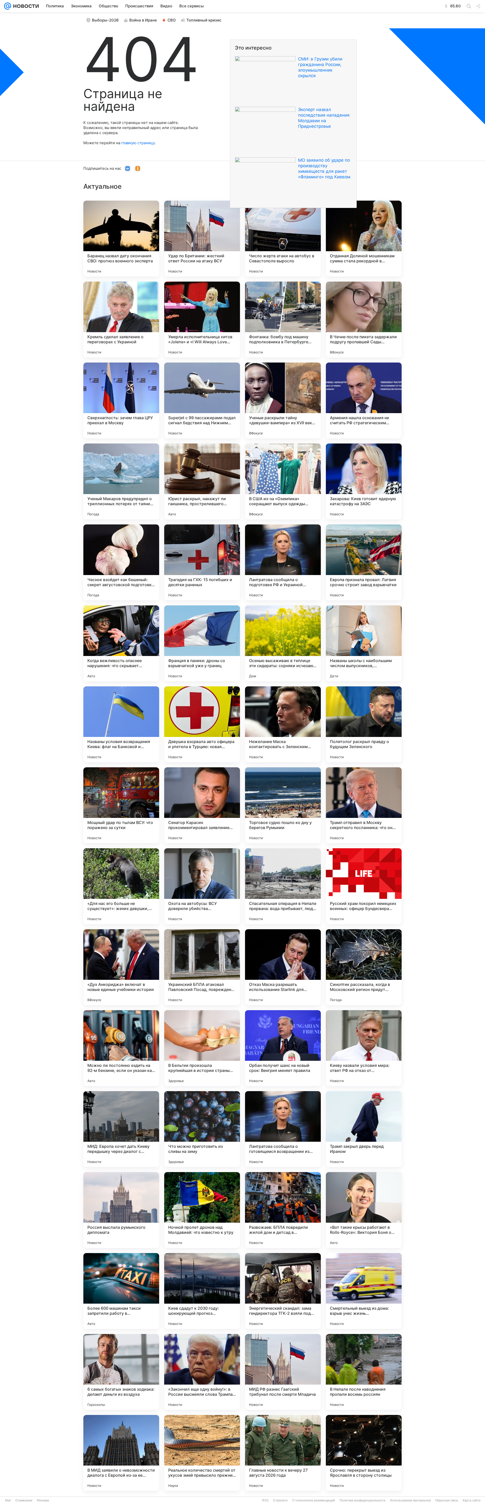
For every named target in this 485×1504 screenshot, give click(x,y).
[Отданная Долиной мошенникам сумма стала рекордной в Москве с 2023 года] (364, 239)
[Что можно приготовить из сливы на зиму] (202, 1129)
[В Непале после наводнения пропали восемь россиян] (364, 1372)
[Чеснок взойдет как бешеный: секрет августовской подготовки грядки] (121, 562)
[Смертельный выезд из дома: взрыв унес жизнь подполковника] (364, 1291)
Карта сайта (471, 1500)
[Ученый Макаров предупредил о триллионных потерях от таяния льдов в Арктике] (121, 481)
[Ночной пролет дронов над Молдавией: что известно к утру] (202, 1210)
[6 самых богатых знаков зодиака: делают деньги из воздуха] (121, 1372)
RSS (265, 1500)
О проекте (280, 1500)
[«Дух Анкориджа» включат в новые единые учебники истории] (121, 967)
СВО (171, 20)
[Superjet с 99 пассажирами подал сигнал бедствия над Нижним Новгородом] (202, 400)
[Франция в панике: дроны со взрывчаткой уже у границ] (202, 643)
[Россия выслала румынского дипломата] (121, 1210)
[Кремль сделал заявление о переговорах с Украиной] (121, 319)
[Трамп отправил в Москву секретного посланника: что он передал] (364, 805)
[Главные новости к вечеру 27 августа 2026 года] (283, 1453)
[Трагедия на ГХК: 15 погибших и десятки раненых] (202, 562)
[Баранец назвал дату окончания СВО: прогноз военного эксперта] (121, 239)
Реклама (43, 1500)
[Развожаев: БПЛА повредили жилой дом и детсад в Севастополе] (283, 1210)
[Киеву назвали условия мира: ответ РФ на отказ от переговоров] (364, 1048)
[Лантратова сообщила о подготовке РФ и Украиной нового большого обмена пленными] (283, 562)
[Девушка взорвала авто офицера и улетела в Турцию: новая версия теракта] (202, 724)
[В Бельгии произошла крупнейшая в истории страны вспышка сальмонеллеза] (202, 1048)
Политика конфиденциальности (362, 1500)
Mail (8, 1500)
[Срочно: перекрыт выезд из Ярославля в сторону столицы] (364, 1453)
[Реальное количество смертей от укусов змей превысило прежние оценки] (202, 1453)
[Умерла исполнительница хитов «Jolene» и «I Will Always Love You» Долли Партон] (202, 319)
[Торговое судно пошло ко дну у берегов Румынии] (283, 805)
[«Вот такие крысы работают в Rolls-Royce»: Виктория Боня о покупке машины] (364, 1210)
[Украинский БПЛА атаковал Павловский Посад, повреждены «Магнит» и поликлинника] (202, 967)
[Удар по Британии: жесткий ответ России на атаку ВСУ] (202, 239)
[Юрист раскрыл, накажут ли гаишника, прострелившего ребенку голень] (202, 481)
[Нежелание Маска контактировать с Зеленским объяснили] (283, 724)
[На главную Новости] (25, 6)
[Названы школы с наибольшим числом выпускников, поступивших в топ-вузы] (364, 643)
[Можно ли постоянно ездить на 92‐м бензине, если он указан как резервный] (121, 1048)
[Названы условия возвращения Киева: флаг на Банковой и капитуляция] (121, 724)
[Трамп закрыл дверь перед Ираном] (364, 1129)
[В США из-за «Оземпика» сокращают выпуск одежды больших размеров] (283, 481)
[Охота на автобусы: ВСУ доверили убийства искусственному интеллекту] (202, 886)
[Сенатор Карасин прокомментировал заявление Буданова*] (202, 805)
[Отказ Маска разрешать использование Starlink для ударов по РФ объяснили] (283, 967)
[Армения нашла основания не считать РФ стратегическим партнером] (364, 400)
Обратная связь (446, 1500)
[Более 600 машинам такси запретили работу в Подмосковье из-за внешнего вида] (121, 1291)
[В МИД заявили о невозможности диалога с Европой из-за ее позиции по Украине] (121, 1453)
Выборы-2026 (105, 20)
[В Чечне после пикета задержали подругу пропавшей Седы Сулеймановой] (364, 319)
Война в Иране (143, 20)
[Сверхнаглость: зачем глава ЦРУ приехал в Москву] (121, 400)
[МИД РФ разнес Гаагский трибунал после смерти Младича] (283, 1372)
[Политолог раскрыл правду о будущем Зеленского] (364, 724)
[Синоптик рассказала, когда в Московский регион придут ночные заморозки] (364, 967)
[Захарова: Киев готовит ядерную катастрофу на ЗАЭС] (364, 481)
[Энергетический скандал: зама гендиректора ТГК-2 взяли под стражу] (283, 1291)
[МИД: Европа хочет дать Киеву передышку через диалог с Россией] (121, 1129)
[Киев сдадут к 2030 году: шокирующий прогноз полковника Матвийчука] (202, 1291)
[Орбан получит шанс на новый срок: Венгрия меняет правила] (283, 1048)
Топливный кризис (204, 20)
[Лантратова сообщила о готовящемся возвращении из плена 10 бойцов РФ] (283, 1129)
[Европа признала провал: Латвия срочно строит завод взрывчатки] (364, 562)
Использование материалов (410, 1500)
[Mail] (7, 6)
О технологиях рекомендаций (313, 1500)
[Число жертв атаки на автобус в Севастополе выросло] (283, 239)
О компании (23, 1500)
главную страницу (138, 142)
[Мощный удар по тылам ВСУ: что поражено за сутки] (121, 805)
